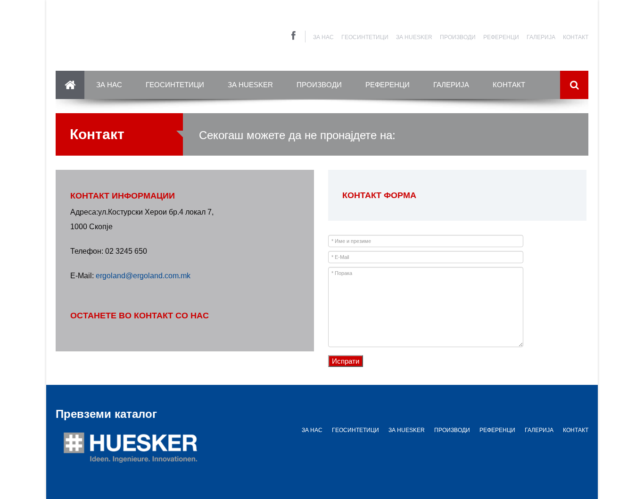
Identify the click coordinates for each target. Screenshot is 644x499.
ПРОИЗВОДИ (458, 37)
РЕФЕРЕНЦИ (501, 37)
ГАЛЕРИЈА (541, 37)
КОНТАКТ (575, 37)
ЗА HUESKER (414, 37)
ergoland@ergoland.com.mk (142, 276)
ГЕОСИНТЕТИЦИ (364, 37)
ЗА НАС (323, 37)
